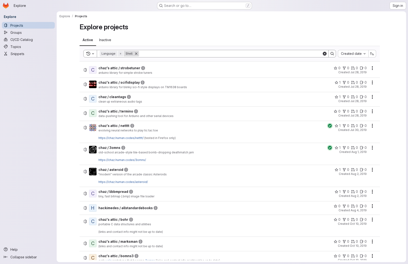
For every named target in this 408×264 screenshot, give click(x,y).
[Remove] (136, 53)
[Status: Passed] (330, 126)
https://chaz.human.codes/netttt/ (121, 138)
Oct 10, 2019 (358, 223)
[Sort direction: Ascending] (372, 53)
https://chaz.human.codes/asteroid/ (123, 182)
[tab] (88, 40)
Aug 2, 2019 (359, 174)
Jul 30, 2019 (358, 130)
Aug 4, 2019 (359, 210)
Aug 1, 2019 (359, 152)
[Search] (332, 53)
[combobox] (353, 53)
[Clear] (324, 53)
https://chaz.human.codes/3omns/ (122, 160)
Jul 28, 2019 (358, 72)
